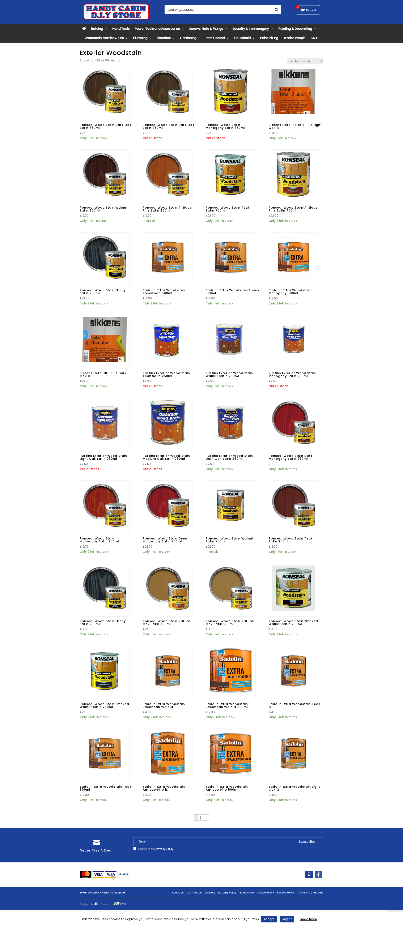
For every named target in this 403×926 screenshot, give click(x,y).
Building (97, 28)
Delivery (210, 892)
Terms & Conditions (310, 892)
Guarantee (246, 892)
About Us (178, 892)
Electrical (163, 37)
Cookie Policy (265, 892)
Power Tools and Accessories (157, 28)
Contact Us (194, 892)
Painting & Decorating (295, 28)
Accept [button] (269, 919)
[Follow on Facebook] (318, 874)
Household (242, 37)
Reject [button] (287, 919)
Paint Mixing (269, 37)
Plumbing (140, 37)
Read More (308, 919)
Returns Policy (227, 892)
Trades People (294, 37)
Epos (123, 904)
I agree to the (155, 849)
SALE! (314, 37)
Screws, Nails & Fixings (206, 28)
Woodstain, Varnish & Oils (104, 37)
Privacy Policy (164, 849)
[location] (309, 874)
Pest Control (215, 37)
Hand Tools (121, 28)
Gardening (188, 37)
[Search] (276, 9)
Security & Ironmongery (250, 28)
